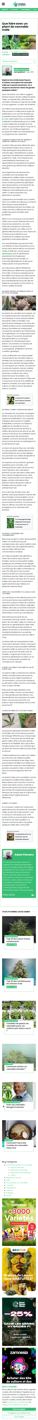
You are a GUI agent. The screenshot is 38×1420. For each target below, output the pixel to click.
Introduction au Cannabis (17, 1183)
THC (6, 119)
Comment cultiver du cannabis (19, 1165)
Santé (8, 1195)
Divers (13, 1175)
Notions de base (17, 1167)
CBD (8, 1180)
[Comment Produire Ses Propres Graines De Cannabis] (10, 400)
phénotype (7, 253)
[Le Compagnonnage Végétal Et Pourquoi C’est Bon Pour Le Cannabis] (10, 523)
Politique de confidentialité (18, 1402)
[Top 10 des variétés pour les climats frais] (19, 972)
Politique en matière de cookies (15, 1405)
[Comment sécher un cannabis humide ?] (19, 1057)
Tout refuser (19, 1417)
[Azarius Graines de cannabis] (19, 1271)
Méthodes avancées (19, 1170)
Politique (9, 1193)
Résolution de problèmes (21, 1172)
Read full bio (9, 894)
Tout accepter (19, 1409)
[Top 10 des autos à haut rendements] (19, 929)
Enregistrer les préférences (19, 1413)
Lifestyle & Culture (13, 1177)
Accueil (5, 52)
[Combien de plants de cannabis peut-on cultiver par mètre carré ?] (19, 1014)
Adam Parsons (21, 69)
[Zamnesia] (19, 1222)
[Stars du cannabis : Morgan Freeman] (19, 1095)
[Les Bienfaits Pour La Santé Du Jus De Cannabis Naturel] (10, 837)
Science (9, 1190)
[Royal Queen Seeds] (19, 1321)
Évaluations (11, 1188)
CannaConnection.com (19, 4)
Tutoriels (9, 1185)
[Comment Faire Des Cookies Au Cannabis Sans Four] (19, 1133)
